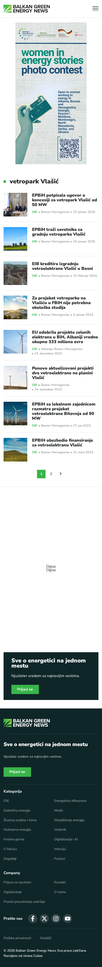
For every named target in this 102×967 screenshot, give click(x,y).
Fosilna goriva (14, 839)
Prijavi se (25, 689)
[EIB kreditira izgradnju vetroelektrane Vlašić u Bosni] (15, 273)
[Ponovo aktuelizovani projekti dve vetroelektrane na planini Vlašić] (15, 377)
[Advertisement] (51, 566)
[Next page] (61, 474)
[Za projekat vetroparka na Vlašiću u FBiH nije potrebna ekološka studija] (15, 307)
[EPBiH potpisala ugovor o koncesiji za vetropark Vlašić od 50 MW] (15, 204)
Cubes (38, 956)
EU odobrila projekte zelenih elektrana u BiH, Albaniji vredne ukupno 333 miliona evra (65, 337)
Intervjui (60, 849)
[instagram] (55, 918)
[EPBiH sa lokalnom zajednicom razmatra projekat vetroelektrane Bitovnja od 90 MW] (15, 413)
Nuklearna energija (17, 830)
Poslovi (59, 859)
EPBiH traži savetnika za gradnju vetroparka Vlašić (58, 232)
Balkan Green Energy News (36, 950)
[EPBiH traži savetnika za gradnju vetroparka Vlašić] (15, 239)
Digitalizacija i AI (66, 839)
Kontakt (60, 882)
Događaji (10, 859)
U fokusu (10, 849)
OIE (34, 212)
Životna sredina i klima (20, 820)
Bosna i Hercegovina (55, 212)
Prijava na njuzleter (17, 882)
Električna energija (17, 810)
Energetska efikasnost (70, 801)
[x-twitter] (44, 918)
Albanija (47, 349)
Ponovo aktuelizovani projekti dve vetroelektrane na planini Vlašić (62, 373)
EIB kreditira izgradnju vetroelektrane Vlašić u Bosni (62, 266)
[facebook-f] (32, 918)
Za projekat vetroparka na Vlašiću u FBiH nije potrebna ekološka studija (61, 303)
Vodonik (60, 830)
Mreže (58, 810)
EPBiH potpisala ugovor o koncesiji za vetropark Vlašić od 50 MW (64, 200)
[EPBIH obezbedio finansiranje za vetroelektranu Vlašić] (15, 450)
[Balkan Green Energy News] (27, 9)
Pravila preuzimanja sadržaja (24, 902)
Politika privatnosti (17, 938)
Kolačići (45, 938)
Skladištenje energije (69, 820)
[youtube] (67, 918)
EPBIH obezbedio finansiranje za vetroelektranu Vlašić (62, 442)
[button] (95, 8)
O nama (60, 892)
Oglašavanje (13, 892)
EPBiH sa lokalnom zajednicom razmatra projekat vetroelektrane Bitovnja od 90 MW (63, 411)
